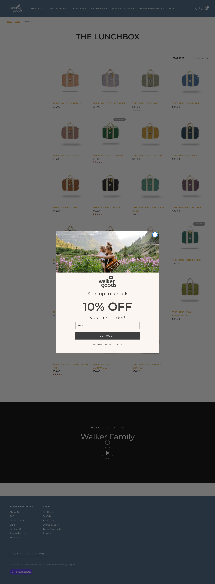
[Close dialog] (155, 234)
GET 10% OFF (107, 335)
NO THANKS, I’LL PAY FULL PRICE (107, 344)
